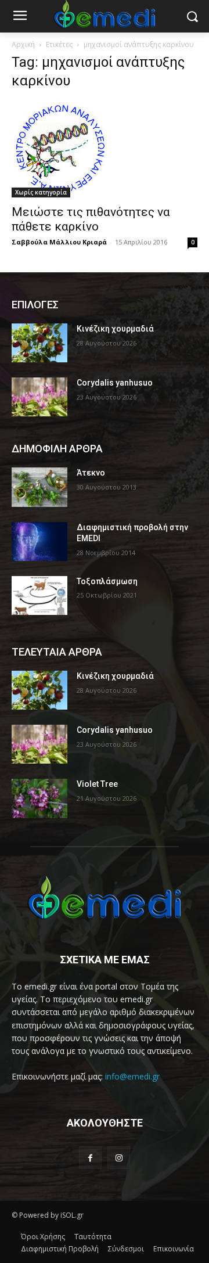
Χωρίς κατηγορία (41, 192)
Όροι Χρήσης (43, 1237)
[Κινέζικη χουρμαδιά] (39, 342)
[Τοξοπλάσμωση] (39, 595)
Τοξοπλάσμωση (107, 581)
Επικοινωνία (173, 1249)
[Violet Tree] (39, 798)
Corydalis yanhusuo (115, 382)
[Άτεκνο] (39, 486)
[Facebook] (90, 1157)
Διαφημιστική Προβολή (60, 1249)
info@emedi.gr (132, 1076)
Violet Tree (97, 784)
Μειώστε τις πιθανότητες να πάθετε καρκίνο (91, 219)
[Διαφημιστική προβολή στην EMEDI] (39, 541)
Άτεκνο (91, 472)
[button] (192, 17)
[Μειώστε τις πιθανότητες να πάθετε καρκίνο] (104, 149)
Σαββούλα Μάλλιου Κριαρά (59, 242)
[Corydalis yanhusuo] (39, 396)
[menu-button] (19, 17)
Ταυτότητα (92, 1237)
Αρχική (23, 44)
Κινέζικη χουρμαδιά (115, 328)
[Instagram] (118, 1157)
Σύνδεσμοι (126, 1249)
